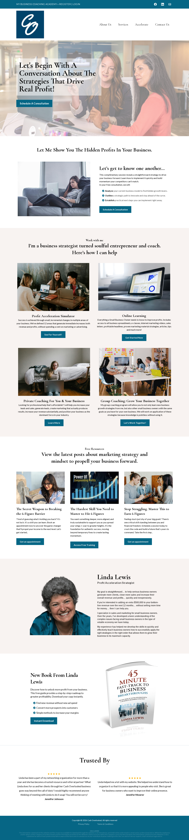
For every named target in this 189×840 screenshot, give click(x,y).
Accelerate (141, 24)
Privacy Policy (83, 824)
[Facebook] (155, 4)
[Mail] (169, 4)
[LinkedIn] (162, 4)
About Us (105, 24)
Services (123, 24)
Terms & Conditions (105, 824)
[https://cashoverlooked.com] (30, 24)
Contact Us (162, 24)
